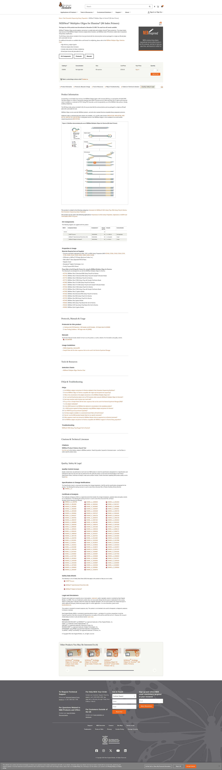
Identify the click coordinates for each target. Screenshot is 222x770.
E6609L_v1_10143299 (70, 547)
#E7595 (65, 291)
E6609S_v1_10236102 (113, 560)
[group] (111, 657)
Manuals (89, 56)
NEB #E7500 (118, 115)
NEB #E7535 (76, 119)
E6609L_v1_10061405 (92, 522)
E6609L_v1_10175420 (70, 551)
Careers (111, 725)
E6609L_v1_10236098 (113, 563)
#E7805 (65, 282)
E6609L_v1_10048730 (92, 517)
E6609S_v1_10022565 (70, 508)
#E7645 (107, 253)
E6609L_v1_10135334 (113, 542)
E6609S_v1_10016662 (70, 506)
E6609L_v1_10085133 (113, 529)
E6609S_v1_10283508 (92, 565)
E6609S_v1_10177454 (113, 554)
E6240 (76, 255)
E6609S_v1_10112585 (113, 538)
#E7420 (65, 293)
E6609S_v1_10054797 (70, 520)
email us (61, 699)
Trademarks (87, 729)
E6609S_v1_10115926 (113, 535)
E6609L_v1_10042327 (70, 515)
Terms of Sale (99, 729)
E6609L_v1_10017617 (113, 504)
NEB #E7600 (76, 117)
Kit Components (66, 56)
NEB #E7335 (111, 115)
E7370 (123, 253)
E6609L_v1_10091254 (70, 531)
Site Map (120, 725)
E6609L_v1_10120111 (70, 542)
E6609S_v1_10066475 (92, 524)
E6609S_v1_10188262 (113, 556)
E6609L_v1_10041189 (113, 513)
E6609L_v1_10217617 (113, 558)
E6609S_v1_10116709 (70, 538)
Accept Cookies (191, 766)
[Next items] (154, 670)
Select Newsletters (146, 706)
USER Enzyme (70, 581)
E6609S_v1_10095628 (70, 533)
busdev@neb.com (66, 605)
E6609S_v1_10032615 (113, 520)
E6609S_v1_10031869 (70, 511)
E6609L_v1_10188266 (92, 558)
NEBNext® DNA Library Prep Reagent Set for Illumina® (76, 428)
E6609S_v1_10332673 (92, 569)
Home (60, 18)
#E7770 (65, 278)
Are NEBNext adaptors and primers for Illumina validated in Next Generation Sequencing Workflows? (89, 390)
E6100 (92, 255)
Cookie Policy (120, 729)
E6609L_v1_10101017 (92, 533)
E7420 (115, 253)
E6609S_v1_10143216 (113, 545)
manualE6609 (68, 339)
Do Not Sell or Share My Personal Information (158, 766)
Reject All (178, 766)
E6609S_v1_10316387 (70, 569)
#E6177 (65, 284)
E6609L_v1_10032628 (113, 522)
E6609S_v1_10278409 (70, 565)
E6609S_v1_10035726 (113, 511)
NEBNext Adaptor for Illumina (74, 589)
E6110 (72, 255)
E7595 (111, 253)
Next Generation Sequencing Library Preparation (75, 18)
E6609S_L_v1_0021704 (71, 502)
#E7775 (65, 280)
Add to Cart (155, 74)
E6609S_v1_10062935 (70, 524)
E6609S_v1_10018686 (113, 506)
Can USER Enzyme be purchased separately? (75, 410)
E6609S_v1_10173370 (113, 549)
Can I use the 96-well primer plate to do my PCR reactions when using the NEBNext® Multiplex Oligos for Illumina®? (93, 397)
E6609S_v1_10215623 (70, 558)
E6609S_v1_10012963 (113, 502)
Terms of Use (130, 725)
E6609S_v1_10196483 (92, 556)
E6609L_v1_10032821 (113, 508)
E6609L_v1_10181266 (113, 551)
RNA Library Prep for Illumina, (119, 210)
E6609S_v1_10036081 (70, 513)
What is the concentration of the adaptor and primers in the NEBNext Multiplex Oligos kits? (87, 395)
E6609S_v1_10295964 (113, 567)
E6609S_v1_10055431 (70, 529)
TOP (162, 87)
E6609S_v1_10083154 (92, 529)
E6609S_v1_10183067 (92, 554)
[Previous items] (67, 670)
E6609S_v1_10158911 (92, 549)
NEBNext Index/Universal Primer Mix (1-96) (77, 585)
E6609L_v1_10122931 (70, 540)
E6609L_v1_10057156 (92, 520)
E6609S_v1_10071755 (70, 535)
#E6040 (65, 302)
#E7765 (65, 275)
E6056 (80, 255)
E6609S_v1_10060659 (70, 522)
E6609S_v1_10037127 (92, 513)
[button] (149, 6)
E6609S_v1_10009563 (92, 502)
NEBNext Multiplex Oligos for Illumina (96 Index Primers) (132, 662)
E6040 (68, 255)
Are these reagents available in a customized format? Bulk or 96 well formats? (84, 413)
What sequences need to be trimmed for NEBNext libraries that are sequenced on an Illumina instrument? (90, 417)
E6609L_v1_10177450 (70, 556)
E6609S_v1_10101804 (113, 533)
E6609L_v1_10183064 (70, 554)
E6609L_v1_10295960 (92, 567)
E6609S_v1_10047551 (70, 517)
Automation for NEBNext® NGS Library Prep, (100, 210)
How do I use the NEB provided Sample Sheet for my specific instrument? (83, 415)
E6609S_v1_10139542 (92, 545)
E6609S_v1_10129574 (113, 547)
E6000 (84, 255)
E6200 (88, 255)
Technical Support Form (72, 697)
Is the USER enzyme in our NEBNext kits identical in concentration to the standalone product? (88, 406)
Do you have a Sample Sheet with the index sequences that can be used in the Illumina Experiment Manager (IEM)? (93, 401)
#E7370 (65, 298)
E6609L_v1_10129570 (92, 542)
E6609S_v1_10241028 (70, 563)
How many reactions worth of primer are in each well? (77, 399)
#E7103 (65, 289)
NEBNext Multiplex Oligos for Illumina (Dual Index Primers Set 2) (93, 663)
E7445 (64, 255)
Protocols (79, 56)
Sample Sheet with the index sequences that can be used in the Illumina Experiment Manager (86, 350)
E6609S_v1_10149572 (92, 547)
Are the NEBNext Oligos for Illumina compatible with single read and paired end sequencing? (87, 392)
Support (90, 725)
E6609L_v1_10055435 (70, 526)
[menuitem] (69, 12)
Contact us (85, 79)
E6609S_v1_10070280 (113, 524)
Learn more (90, 617)
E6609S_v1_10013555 (70, 504)
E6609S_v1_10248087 (92, 563)
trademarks (94, 598)
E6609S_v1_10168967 (92, 551)
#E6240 (65, 305)
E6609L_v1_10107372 (92, 535)
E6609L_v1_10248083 (113, 565)
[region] (111, 766)
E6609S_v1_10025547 (92, 508)
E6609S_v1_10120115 (70, 545)
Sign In (137, 69)
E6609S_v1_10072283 (92, 526)
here (66, 477)
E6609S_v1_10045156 (113, 515)
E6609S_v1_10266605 (70, 567)
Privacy (109, 729)
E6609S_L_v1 (68, 488)
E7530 (119, 253)
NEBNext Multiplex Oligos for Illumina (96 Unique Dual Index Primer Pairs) (73, 663)
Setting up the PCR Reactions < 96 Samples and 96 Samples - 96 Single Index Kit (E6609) (87, 327)
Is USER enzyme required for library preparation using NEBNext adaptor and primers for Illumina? (88, 408)
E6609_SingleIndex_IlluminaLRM (71, 348)
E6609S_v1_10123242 (92, 540)
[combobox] (117, 7)
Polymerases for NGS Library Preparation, (102, 214)
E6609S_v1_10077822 (113, 526)
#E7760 (65, 273)
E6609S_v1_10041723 (92, 515)
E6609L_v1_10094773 (113, 531)
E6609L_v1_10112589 (91, 538)
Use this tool (65, 450)
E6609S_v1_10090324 (92, 531)
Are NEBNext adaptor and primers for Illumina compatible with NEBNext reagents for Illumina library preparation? (92, 419)
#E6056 (65, 307)
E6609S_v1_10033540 (92, 511)
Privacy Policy (112, 766)
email (87, 697)
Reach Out (119, 711)
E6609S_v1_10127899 (113, 540)
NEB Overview (100, 725)
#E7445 (65, 300)
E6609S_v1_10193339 (70, 560)
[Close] (219, 766)
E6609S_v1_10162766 (70, 549)
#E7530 (65, 296)
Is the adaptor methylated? (71, 404)
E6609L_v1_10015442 (92, 504)
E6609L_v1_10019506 (92, 506)
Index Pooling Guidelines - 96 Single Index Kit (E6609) (78, 329)
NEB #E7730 (69, 117)
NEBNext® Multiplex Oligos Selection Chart (74, 370)
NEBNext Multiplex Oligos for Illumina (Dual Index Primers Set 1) (111, 663)
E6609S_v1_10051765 (113, 517)
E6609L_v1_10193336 (92, 560)
